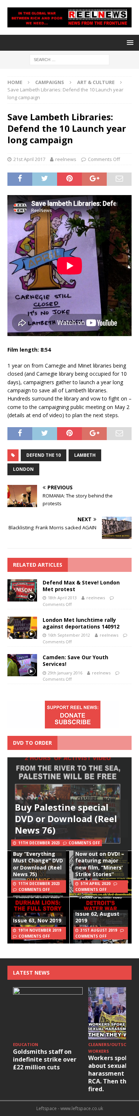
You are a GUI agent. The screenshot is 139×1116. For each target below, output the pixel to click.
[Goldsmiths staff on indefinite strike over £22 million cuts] (48, 1013)
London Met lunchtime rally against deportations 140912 (81, 623)
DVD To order (32, 742)
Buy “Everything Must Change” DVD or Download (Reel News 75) (38, 864)
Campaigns (49, 82)
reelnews (65, 159)
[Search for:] (69, 59)
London (23, 469)
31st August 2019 (98, 930)
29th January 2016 (65, 673)
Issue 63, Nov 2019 (37, 920)
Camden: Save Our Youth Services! (75, 660)
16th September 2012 (69, 635)
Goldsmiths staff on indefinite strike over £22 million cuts (44, 1059)
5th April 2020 (95, 883)
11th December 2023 (39, 842)
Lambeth (85, 455)
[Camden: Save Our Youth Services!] (22, 665)
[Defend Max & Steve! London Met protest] (22, 590)
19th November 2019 (39, 930)
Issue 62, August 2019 (97, 917)
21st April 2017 (29, 159)
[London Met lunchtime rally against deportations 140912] (22, 628)
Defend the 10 (43, 455)
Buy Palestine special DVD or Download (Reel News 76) (66, 818)
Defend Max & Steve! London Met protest (81, 586)
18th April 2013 (62, 597)
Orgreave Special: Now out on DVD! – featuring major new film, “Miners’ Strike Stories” (99, 861)
